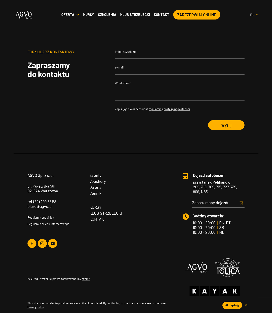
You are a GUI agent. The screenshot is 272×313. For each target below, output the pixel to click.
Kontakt (161, 14)
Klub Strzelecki (105, 213)
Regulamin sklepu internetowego (48, 224)
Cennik (95, 193)
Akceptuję (232, 305)
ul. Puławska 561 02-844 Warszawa (42, 188)
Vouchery (97, 181)
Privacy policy (35, 307)
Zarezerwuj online (196, 14)
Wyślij (226, 125)
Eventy (95, 175)
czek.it (86, 279)
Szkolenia (107, 14)
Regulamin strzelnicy (40, 217)
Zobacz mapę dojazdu (210, 202)
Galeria (95, 187)
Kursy (88, 14)
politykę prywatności (176, 109)
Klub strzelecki (135, 14)
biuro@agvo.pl (40, 206)
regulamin (155, 109)
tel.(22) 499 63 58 (41, 201)
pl (254, 15)
